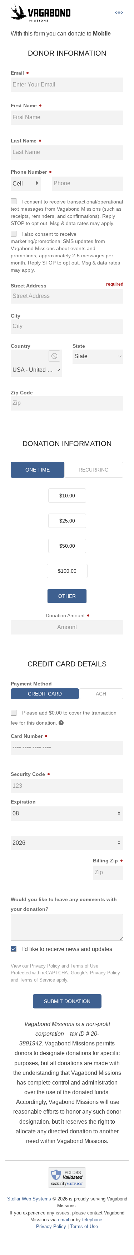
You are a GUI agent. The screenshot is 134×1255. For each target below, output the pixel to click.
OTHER (67, 596)
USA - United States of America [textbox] (34, 370)
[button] (119, 12)
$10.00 (67, 495)
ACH (101, 694)
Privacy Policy (45, 966)
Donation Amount (66, 615)
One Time (37, 470)
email (63, 1219)
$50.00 (67, 546)
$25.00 (67, 521)
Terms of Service (37, 980)
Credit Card (45, 694)
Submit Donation (67, 1001)
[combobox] (36, 355)
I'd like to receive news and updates (64, 949)
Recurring (94, 470)
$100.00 (67, 571)
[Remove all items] (54, 356)
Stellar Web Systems (29, 1199)
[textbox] (81, 356)
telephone (92, 1219)
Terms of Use (84, 966)
